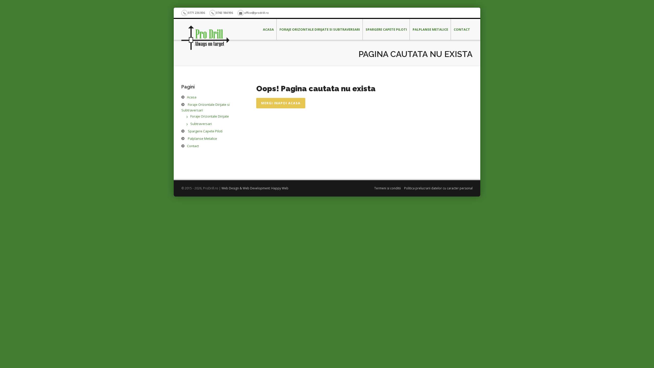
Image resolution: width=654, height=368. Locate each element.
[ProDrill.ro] (205, 25)
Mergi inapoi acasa (280, 103)
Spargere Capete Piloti (386, 29)
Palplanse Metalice (430, 29)
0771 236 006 (196, 13)
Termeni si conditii (387, 188)
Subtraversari (201, 123)
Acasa (268, 29)
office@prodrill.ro (256, 13)
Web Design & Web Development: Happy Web (254, 188)
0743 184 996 (224, 13)
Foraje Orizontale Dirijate (209, 116)
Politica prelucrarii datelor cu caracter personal (438, 188)
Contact (462, 29)
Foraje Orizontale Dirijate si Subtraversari (319, 29)
